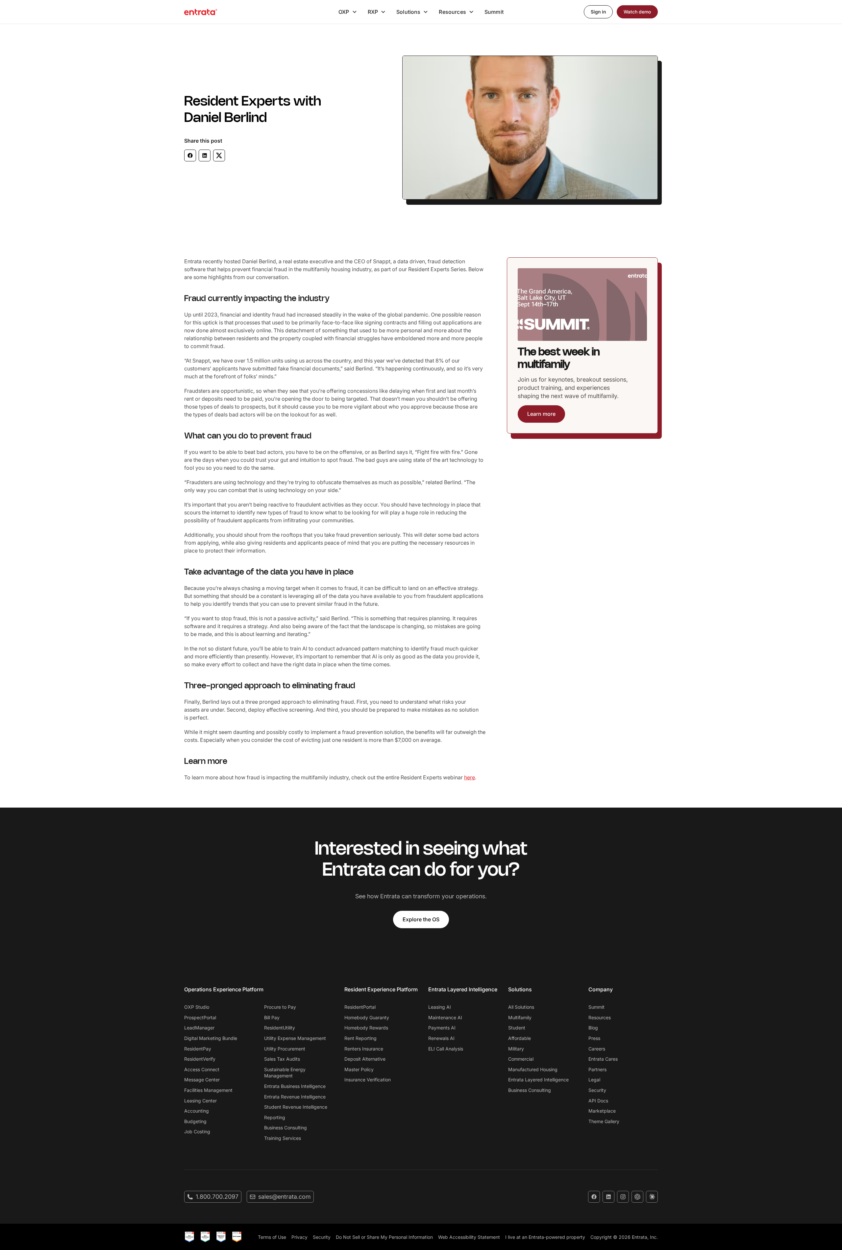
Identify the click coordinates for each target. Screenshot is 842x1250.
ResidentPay (197, 1048)
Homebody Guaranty (366, 1017)
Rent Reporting (360, 1038)
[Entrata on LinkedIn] (608, 1197)
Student (516, 1027)
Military (516, 1048)
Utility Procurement (284, 1048)
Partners (597, 1069)
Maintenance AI (445, 1017)
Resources (599, 1017)
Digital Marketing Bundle (210, 1038)
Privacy (299, 1237)
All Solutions (521, 1007)
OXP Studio (196, 1007)
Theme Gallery (603, 1121)
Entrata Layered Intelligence (538, 1079)
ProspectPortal (200, 1017)
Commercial (520, 1059)
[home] (200, 11)
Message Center (202, 1079)
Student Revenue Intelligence (295, 1107)
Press (594, 1038)
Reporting (274, 1117)
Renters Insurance (363, 1048)
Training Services (282, 1138)
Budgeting (195, 1121)
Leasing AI (439, 1007)
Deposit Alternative (364, 1059)
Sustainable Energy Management (285, 1073)
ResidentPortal (360, 1007)
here (469, 777)
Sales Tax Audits (282, 1059)
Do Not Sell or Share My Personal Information (384, 1237)
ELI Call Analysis (445, 1048)
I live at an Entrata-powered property (545, 1237)
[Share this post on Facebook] (190, 155)
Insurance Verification (367, 1079)
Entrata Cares (603, 1059)
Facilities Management (208, 1090)
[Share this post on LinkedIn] (204, 155)
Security (597, 1090)
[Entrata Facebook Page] (594, 1197)
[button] (347, 12)
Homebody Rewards (366, 1027)
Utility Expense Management (295, 1038)
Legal (594, 1079)
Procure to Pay (280, 1007)
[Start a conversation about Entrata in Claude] (652, 1197)
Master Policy (359, 1069)
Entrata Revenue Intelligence (295, 1096)
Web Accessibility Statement (469, 1237)
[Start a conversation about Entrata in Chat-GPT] (637, 1197)
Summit (494, 12)
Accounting (196, 1111)
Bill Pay (272, 1017)
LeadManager (199, 1027)
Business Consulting (285, 1127)
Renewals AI (441, 1038)
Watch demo (637, 11)
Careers (596, 1048)
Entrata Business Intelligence (295, 1086)
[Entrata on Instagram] (623, 1197)
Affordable (519, 1038)
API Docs (598, 1100)
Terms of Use (272, 1237)
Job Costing (197, 1131)
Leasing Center (200, 1100)
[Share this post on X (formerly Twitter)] (219, 155)
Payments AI (442, 1027)
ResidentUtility (279, 1027)
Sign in (598, 11)
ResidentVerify (199, 1059)
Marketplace (602, 1111)
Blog (593, 1027)
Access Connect (201, 1069)
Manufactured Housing (532, 1069)
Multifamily (520, 1017)
